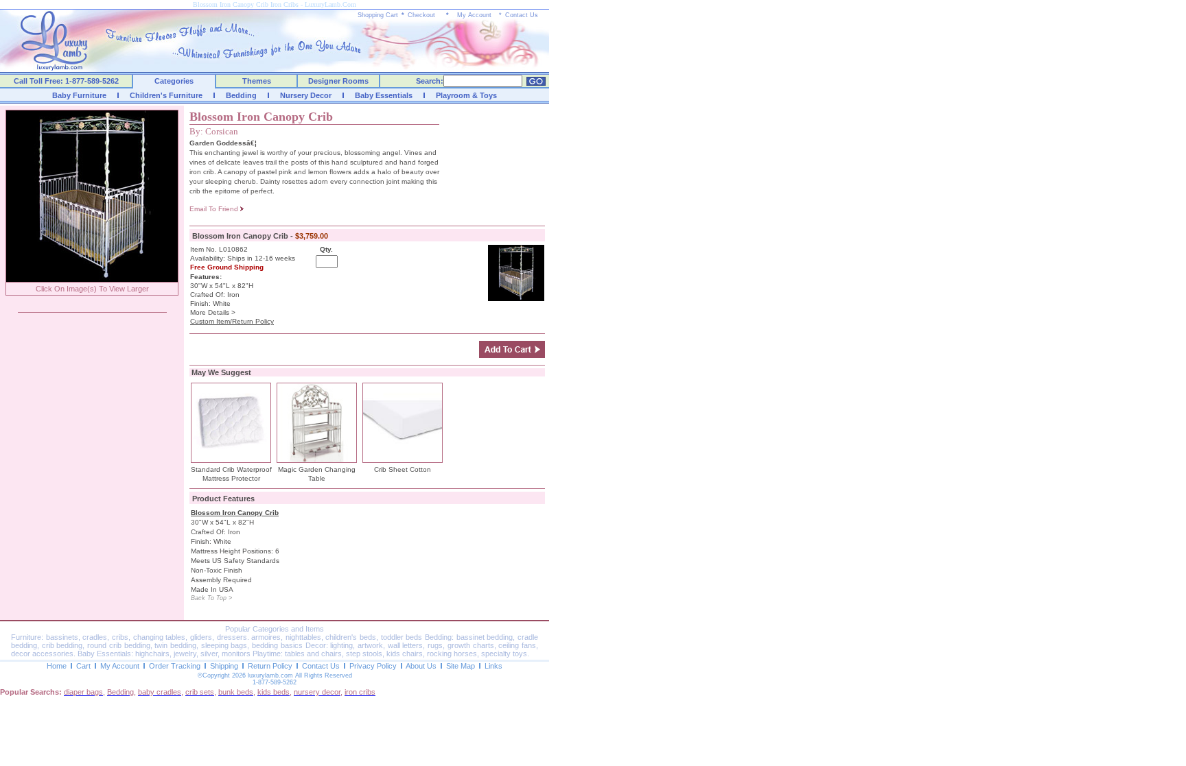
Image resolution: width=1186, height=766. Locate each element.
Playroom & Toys (466, 95)
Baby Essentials (383, 95)
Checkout (421, 15)
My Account (474, 15)
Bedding (241, 95)
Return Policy (270, 666)
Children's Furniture (166, 95)
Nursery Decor (306, 95)
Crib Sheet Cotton (402, 469)
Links (493, 666)
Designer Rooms (338, 81)
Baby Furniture (79, 95)
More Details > (212, 312)
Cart (83, 666)
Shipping (224, 666)
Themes (256, 81)
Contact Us (521, 15)
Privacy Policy (373, 666)
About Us (421, 666)
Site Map (460, 666)
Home (57, 666)
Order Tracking (174, 666)
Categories (174, 81)
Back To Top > (211, 598)
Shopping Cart (378, 15)
